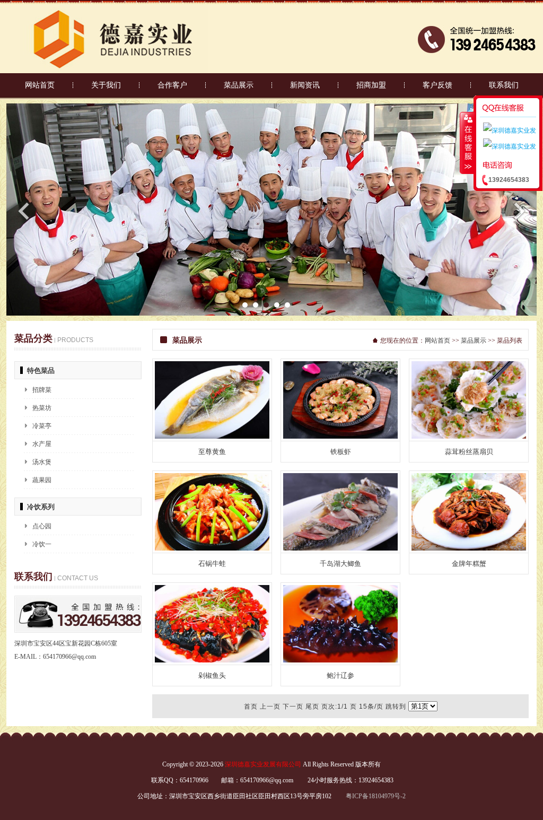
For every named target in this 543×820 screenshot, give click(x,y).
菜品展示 (238, 85)
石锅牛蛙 (212, 564)
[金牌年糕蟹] (468, 548)
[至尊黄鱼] (212, 436)
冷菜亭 (41, 426)
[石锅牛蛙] (212, 548)
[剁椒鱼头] (212, 660)
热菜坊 (41, 408)
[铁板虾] (340, 436)
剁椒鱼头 (212, 675)
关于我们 (106, 85)
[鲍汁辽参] (340, 660)
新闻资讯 (305, 85)
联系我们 (504, 85)
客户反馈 (437, 85)
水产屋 (41, 444)
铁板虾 (340, 452)
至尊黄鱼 (212, 452)
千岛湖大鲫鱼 (340, 564)
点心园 (41, 526)
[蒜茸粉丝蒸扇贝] (468, 436)
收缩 (467, 142)
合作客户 (172, 85)
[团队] (271, 313)
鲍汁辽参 (340, 675)
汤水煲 (41, 462)
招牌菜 (41, 390)
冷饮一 (41, 544)
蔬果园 (41, 480)
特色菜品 (41, 370)
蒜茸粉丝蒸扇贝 (469, 452)
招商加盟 (371, 85)
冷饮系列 (41, 507)
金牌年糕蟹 (469, 564)
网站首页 (40, 85)
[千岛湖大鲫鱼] (340, 548)
